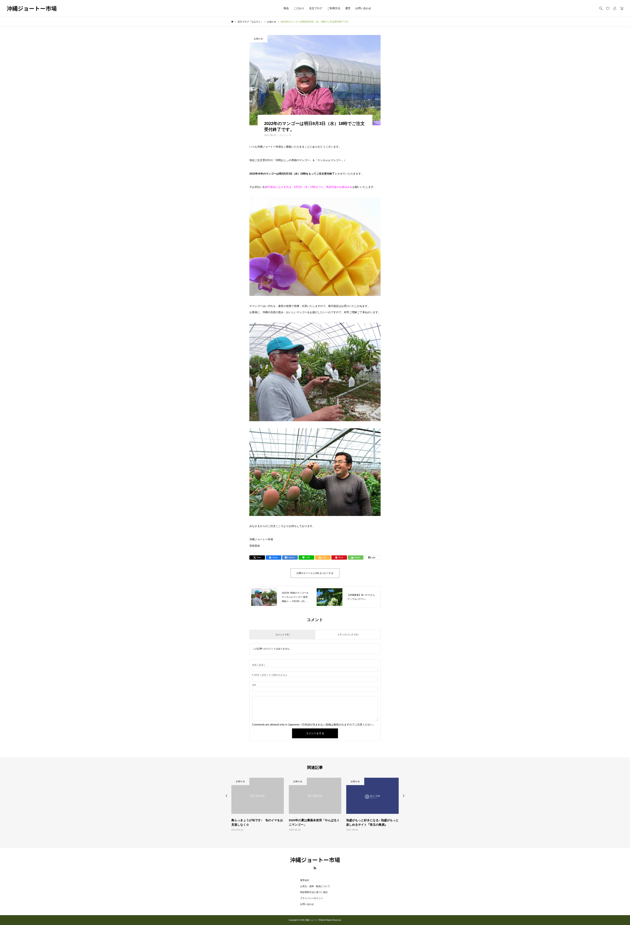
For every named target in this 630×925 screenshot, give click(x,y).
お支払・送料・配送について (315, 886)
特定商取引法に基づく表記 (314, 892)
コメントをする (315, 733)
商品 (286, 8)
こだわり (299, 8)
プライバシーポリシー (311, 898)
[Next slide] (404, 796)
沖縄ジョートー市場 (32, 8)
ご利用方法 (333, 8)
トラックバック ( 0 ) (347, 634)
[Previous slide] (226, 796)
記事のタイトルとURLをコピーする (315, 573)
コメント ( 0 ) (282, 634)
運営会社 (304, 880)
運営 (347, 8)
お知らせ (258, 38)
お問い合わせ (363, 8)
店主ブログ (315, 8)
